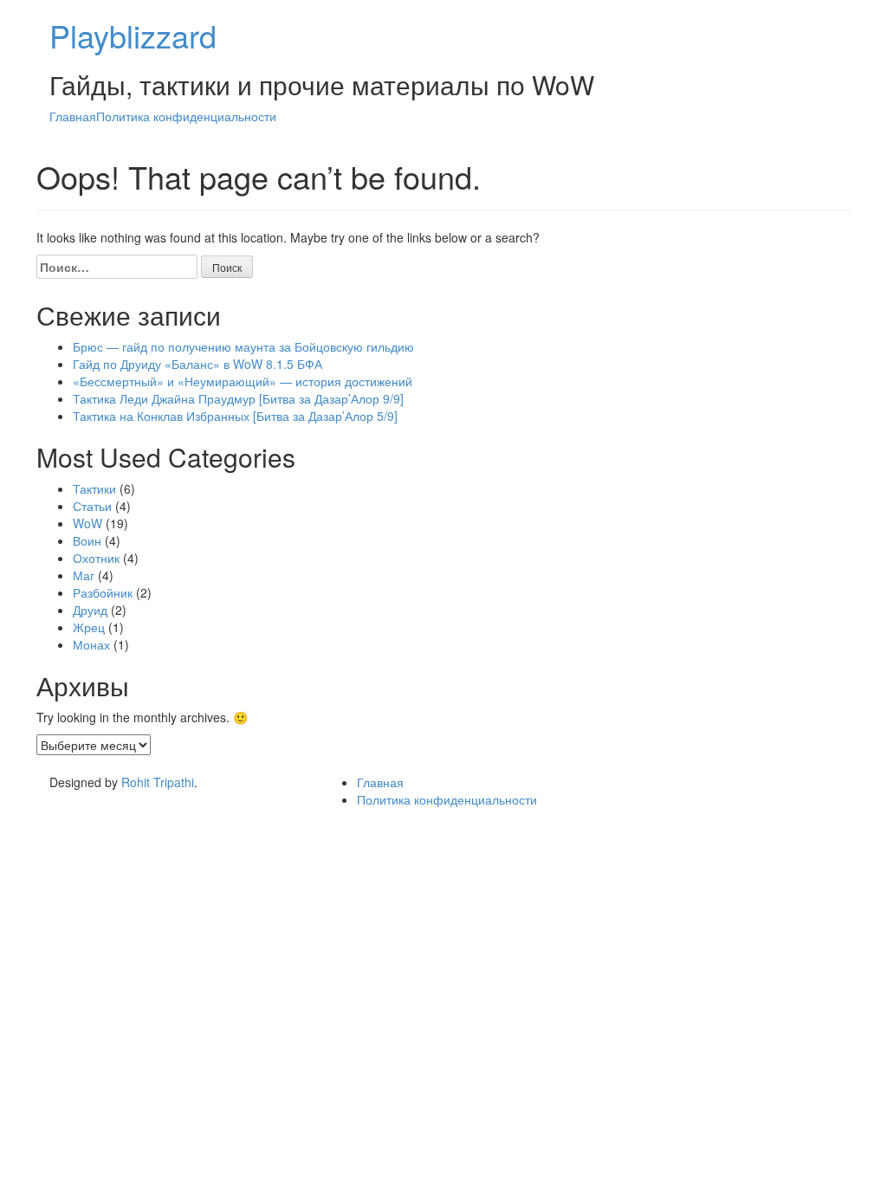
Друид (90, 609)
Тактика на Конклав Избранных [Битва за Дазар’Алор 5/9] (235, 415)
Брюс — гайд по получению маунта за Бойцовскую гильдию (243, 346)
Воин (87, 540)
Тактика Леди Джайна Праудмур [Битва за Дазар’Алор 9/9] (238, 398)
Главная (72, 116)
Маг (83, 575)
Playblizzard (133, 35)
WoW (87, 523)
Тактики (94, 488)
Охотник (96, 557)
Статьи (92, 505)
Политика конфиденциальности (186, 116)
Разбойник (103, 592)
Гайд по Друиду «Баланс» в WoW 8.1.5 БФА (197, 363)
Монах (91, 644)
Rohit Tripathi (157, 782)
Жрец (89, 627)
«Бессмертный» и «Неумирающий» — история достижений (242, 381)
